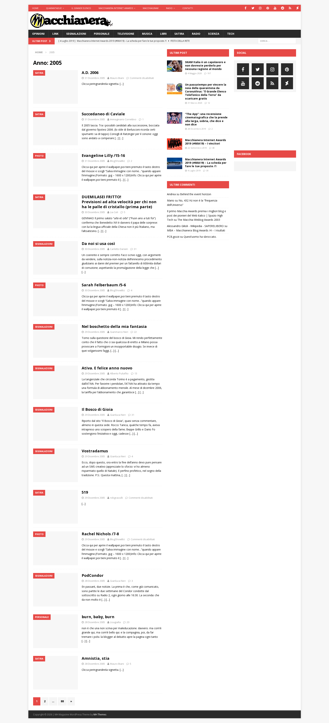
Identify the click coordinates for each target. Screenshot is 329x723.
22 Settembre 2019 (197, 147)
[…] (122, 84)
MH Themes (99, 714)
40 (213, 147)
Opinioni (38, 33)
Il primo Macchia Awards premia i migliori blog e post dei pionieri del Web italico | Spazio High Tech (196, 215)
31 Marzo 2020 (195, 102)
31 (135, 249)
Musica (147, 33)
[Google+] (290, 8)
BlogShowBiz (117, 161)
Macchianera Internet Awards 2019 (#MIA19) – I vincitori (205, 141)
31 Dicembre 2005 (95, 78)
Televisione (125, 33)
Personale (101, 33)
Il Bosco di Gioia (97, 409)
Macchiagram (150, 8)
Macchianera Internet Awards (116, 8)
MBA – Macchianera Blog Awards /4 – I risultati (196, 230)
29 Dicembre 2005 (95, 332)
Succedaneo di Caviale (103, 113)
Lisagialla (115, 622)
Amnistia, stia (95, 658)
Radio (169, 8)
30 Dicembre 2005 (95, 212)
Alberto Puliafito (119, 373)
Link (55, 33)
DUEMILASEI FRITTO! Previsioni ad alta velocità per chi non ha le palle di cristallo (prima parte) (119, 201)
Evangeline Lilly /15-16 (103, 155)
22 (135, 332)
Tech (230, 33)
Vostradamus (95, 450)
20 (128, 622)
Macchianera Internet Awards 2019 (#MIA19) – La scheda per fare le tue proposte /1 (205, 162)
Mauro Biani (117, 78)
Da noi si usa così (98, 243)
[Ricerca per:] (277, 41)
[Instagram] (260, 8)
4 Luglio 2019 (194, 170)
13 (135, 373)
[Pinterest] (267, 8)
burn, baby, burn (98, 616)
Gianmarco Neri (119, 332)
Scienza (213, 33)
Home (35, 8)
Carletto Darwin (119, 249)
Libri (163, 33)
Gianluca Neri (118, 414)
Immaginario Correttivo (123, 119)
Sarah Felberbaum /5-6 (104, 284)
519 (85, 492)
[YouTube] (275, 8)
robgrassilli (116, 497)
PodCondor (93, 575)
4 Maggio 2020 (195, 73)
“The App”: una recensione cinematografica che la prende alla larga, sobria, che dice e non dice (206, 119)
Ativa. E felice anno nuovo (107, 368)
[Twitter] (253, 8)
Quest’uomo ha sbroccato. (200, 236)
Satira (179, 33)
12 (209, 102)
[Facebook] (245, 8)
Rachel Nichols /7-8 (100, 533)
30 (207, 170)
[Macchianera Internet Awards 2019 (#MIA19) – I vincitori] (174, 144)
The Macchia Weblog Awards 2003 (198, 219)
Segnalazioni (76, 33)
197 (209, 73)
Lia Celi (114, 212)
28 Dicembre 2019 (197, 128)
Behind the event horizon (195, 194)
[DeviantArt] (297, 8)
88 (62, 701)
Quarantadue (54, 8)
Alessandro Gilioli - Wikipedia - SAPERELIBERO (195, 226)
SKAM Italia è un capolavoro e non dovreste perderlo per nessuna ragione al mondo (205, 65)
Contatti (187, 8)
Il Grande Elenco (81, 8)
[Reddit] (282, 8)
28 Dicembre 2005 (95, 581)
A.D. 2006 (90, 72)
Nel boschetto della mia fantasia (114, 326)
